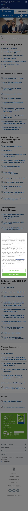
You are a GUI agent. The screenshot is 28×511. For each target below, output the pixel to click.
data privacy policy (20, 259)
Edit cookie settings (14, 270)
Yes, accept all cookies (14, 274)
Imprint (3, 266)
